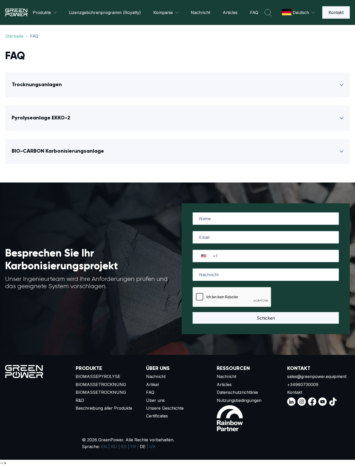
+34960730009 (302, 384)
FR (133, 446)
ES (124, 446)
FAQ (254, 12)
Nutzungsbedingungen (239, 400)
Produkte (42, 12)
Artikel (152, 384)
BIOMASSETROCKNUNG (101, 384)
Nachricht (200, 12)
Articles (230, 12)
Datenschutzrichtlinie (237, 392)
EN (104, 446)
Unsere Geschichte (165, 408)
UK (152, 446)
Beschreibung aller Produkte (104, 408)
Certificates (157, 415)
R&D (80, 400)
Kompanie (163, 12)
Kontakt (336, 12)
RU (114, 446)
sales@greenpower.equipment (316, 376)
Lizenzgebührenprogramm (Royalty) (105, 12)
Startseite (14, 36)
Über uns (155, 400)
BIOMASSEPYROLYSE (98, 376)
